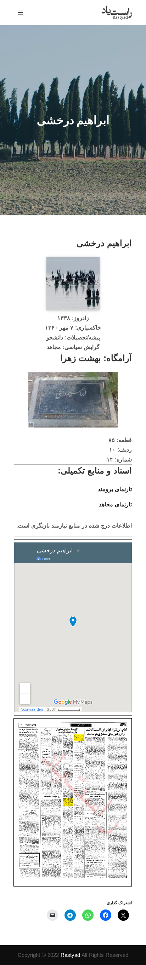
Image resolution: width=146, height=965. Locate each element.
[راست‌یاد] (117, 12)
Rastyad (70, 955)
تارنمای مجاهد (115, 504)
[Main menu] (20, 12)
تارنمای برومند (115, 489)
